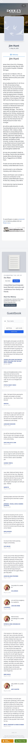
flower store (6, 223)
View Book (7, 281)
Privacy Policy (10, 737)
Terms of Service (18, 737)
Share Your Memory (10, 305)
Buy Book (16, 281)
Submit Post (14, 331)
